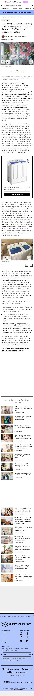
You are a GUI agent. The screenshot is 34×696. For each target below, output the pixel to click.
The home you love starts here (20, 616)
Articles (20, 8)
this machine (21, 202)
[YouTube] (21, 641)
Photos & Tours (5, 8)
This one (6, 332)
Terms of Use (5, 660)
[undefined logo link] (13, 2)
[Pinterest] (27, 637)
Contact (3, 639)
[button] (31, 62)
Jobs (22, 682)
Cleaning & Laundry (16, 17)
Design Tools (27, 8)
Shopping (4, 17)
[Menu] (2, 2)
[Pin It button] (8, 62)
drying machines (7, 94)
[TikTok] (27, 633)
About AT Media (15, 682)
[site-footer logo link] (5, 682)
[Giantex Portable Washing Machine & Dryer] (17, 172)
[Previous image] (26, 265)
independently (7, 76)
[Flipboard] (27, 641)
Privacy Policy (15, 660)
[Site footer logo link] (17, 624)
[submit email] (30, 654)
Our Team (4, 633)
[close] (32, 692)
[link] (24, 408)
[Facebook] (21, 637)
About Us (4, 636)
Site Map (3, 642)
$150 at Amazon (17, 194)
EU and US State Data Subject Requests (21, 689)
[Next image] (31, 265)
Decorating (14, 8)
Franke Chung (8, 66)
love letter (5, 20)
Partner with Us (28, 682)
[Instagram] (21, 633)
